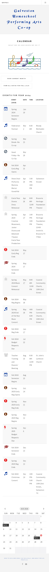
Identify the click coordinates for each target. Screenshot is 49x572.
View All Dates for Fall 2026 (16, 85)
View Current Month (16, 78)
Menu (45, 2)
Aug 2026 (24, 509)
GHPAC (5, 2)
